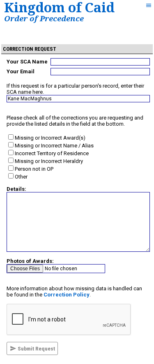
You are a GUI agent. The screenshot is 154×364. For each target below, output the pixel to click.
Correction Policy (67, 295)
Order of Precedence (44, 18)
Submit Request (35, 349)
